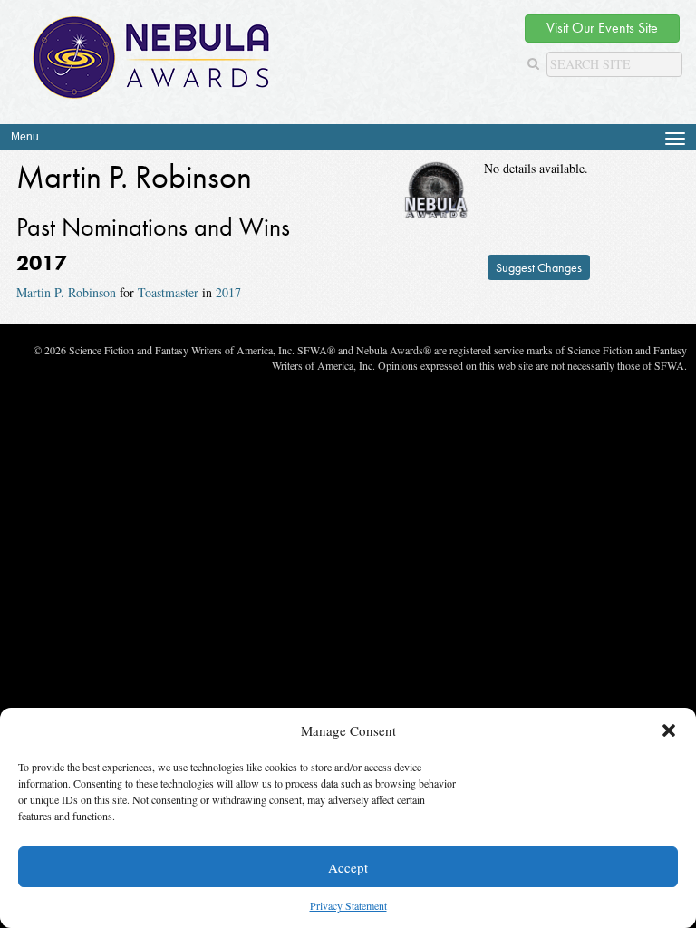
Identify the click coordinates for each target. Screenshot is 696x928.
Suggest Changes (539, 267)
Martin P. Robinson (66, 292)
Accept (348, 867)
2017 (228, 292)
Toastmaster (168, 292)
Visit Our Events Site (602, 27)
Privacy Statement (348, 905)
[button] (669, 730)
